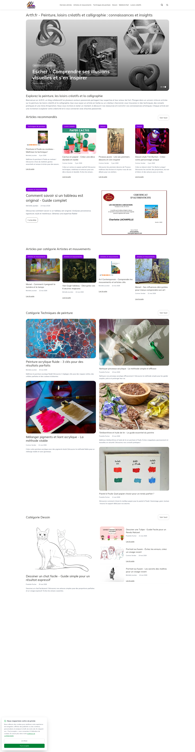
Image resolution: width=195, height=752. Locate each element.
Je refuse (24, 741)
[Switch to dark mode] (167, 5)
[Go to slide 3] (165, 87)
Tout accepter (24, 746)
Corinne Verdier (67, 163)
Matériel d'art (124, 5)
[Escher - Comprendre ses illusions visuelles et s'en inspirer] (97, 55)
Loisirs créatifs (135, 5)
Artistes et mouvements (82, 5)
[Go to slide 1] (161, 87)
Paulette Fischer (37, 83)
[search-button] (162, 5)
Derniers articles (66, 5)
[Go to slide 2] (163, 87)
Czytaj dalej (32, 220)
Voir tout (163, 118)
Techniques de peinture (101, 5)
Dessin (114, 5)
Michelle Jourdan (31, 155)
